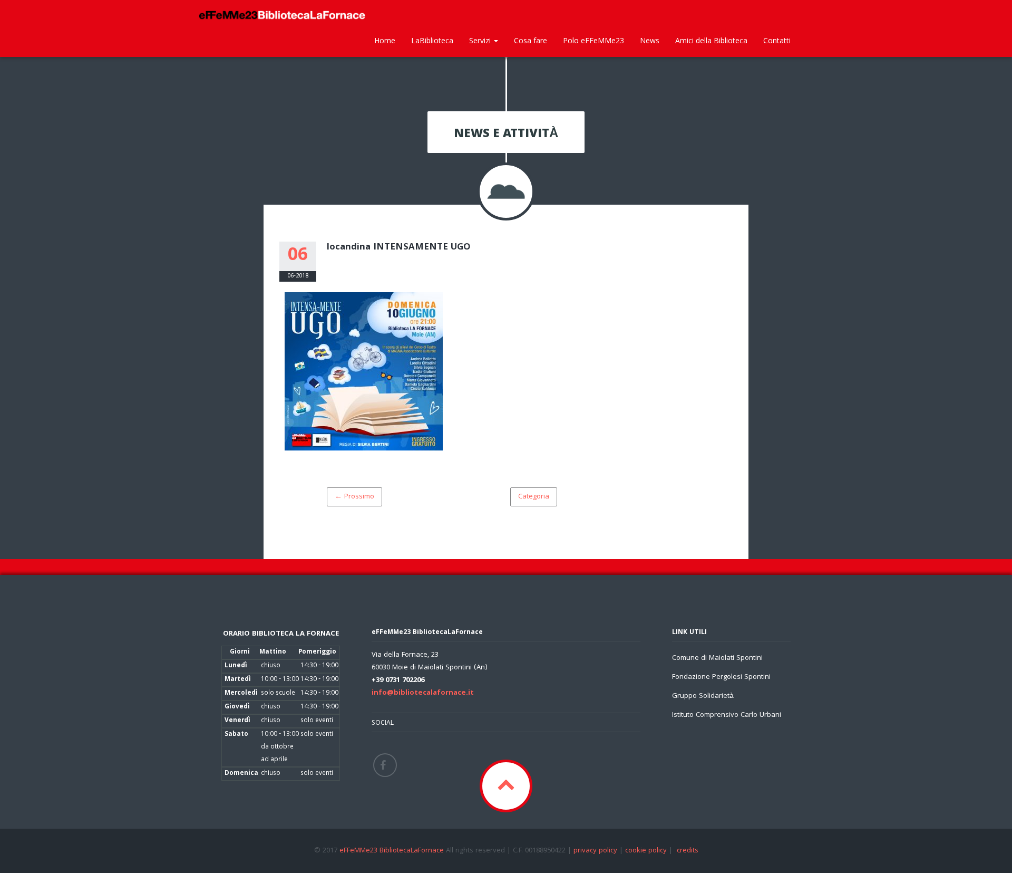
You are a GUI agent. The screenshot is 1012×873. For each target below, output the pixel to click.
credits (687, 851)
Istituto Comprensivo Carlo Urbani (726, 715)
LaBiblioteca (432, 40)
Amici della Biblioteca (711, 40)
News (649, 40)
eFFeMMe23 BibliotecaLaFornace (392, 851)
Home (384, 40)
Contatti (777, 40)
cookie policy (646, 851)
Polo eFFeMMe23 (593, 40)
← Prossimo (354, 497)
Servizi (481, 40)
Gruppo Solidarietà (703, 696)
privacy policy (595, 851)
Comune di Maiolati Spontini (717, 658)
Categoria (533, 497)
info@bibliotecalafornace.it (423, 693)
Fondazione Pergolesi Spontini (721, 677)
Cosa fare (530, 40)
